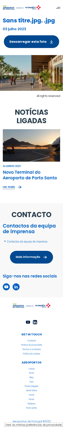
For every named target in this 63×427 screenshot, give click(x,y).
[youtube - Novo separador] (6, 286)
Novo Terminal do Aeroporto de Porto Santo (30, 175)
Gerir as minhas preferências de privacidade (33, 425)
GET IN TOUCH (31, 334)
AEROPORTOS (31, 362)
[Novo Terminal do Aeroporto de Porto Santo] (31, 145)
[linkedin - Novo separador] (16, 286)
